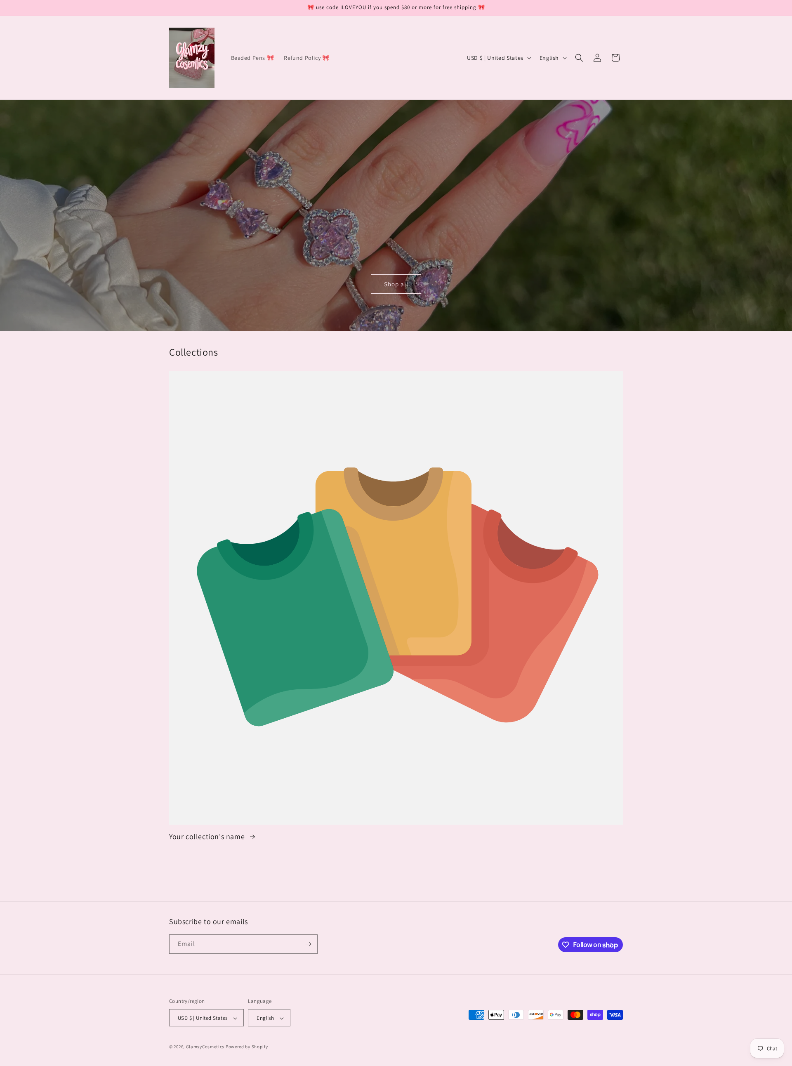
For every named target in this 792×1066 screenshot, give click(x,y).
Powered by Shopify (247, 1047)
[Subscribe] (308, 944)
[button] (579, 58)
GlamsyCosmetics (205, 1047)
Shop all (396, 284)
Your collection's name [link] (208, 836)
